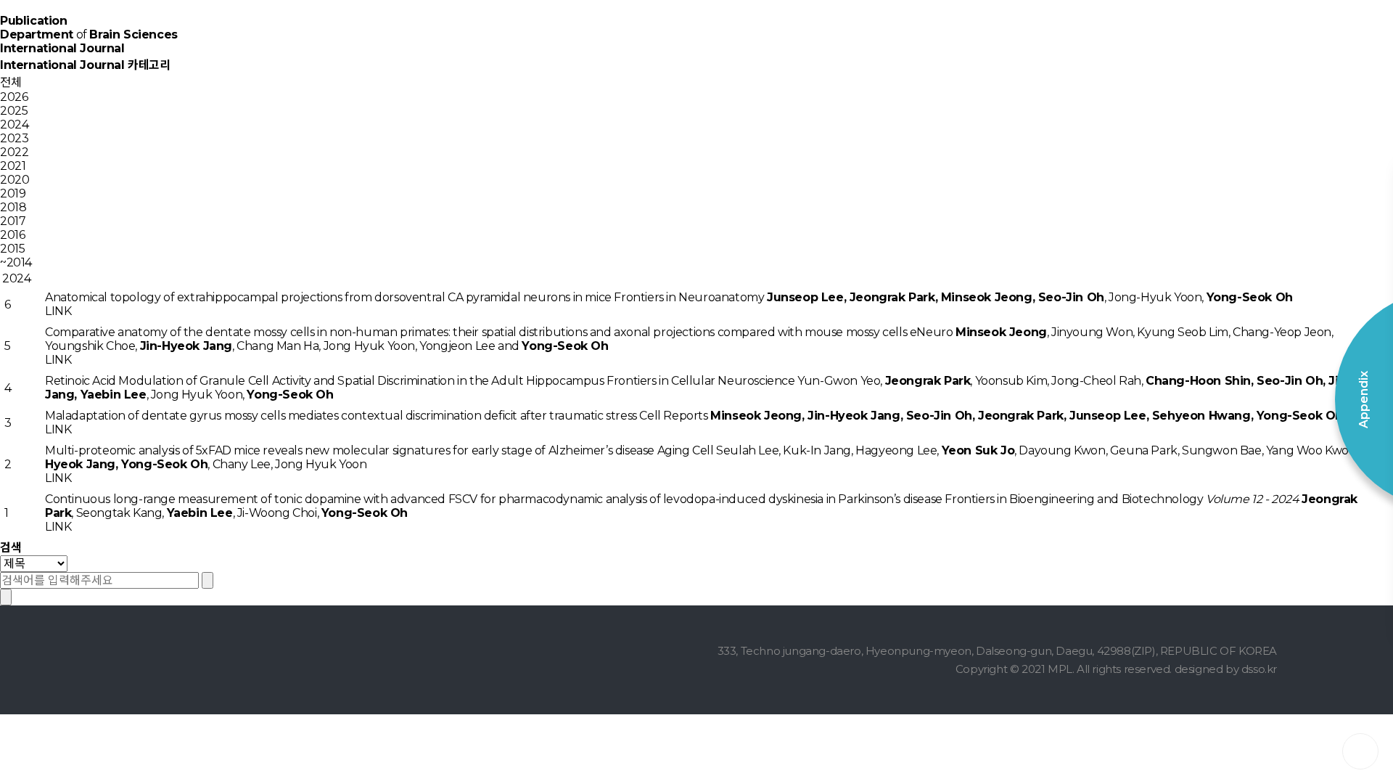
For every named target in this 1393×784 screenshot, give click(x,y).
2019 (12, 193)
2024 (14, 124)
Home (522, 44)
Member (755, 44)
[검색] (207, 580)
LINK (58, 311)
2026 (14, 97)
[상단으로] (1360, 751)
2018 (13, 207)
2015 (12, 249)
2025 (14, 111)
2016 (12, 235)
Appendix (1219, 44)
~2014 (16, 262)
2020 (14, 180)
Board (986, 44)
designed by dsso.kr (1226, 669)
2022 (14, 152)
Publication (871, 44)
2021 (12, 166)
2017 (12, 221)
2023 (14, 138)
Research (638, 44)
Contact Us (1102, 44)
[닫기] (6, 597)
